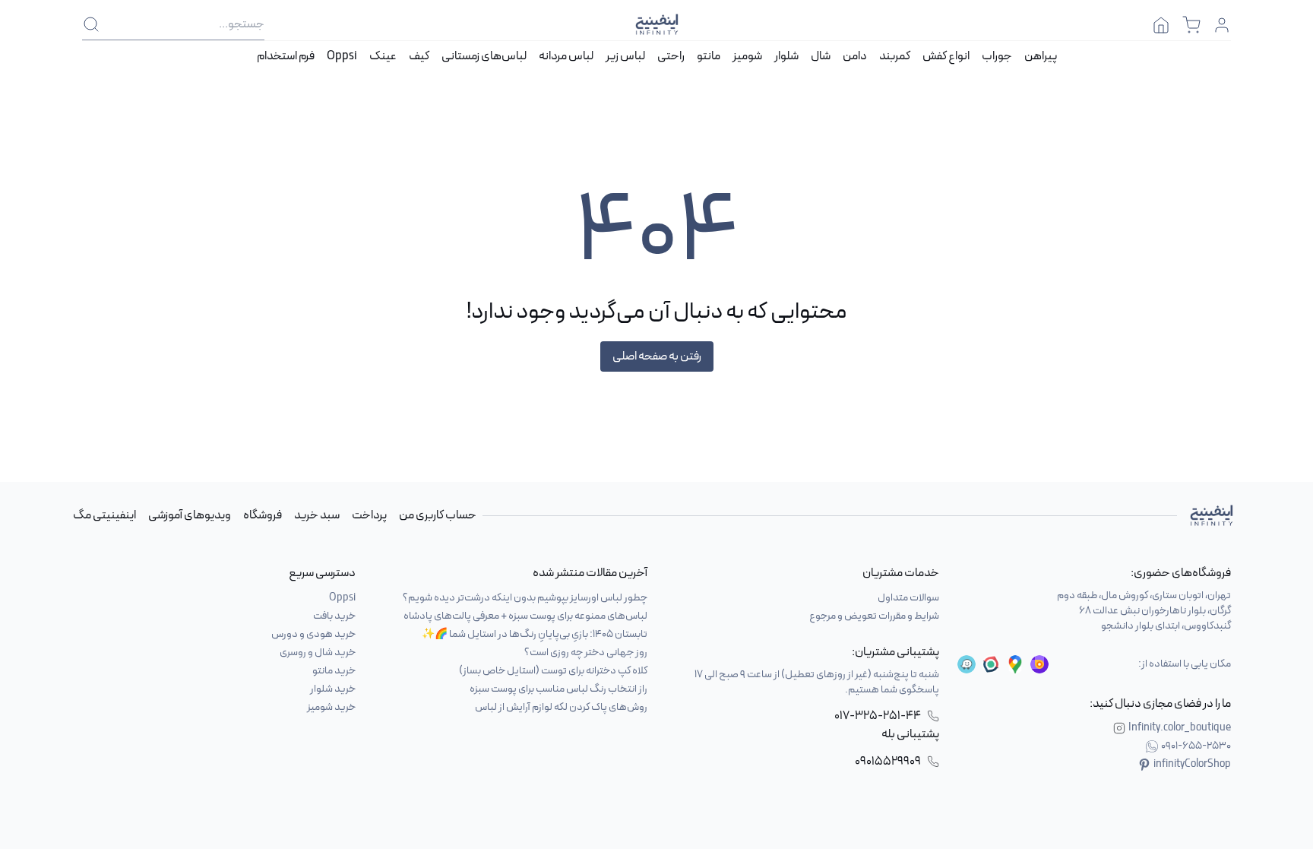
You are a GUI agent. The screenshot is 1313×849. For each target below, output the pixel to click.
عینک (383, 56)
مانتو (708, 56)
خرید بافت (334, 616)
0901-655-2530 (1196, 746)
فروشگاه (262, 515)
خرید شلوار (333, 689)
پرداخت (369, 515)
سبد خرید (317, 515)
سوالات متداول (908, 598)
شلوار (786, 56)
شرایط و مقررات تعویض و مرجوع (874, 616)
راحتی (671, 56)
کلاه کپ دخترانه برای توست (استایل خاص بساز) (553, 671)
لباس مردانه (566, 56)
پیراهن (1040, 56)
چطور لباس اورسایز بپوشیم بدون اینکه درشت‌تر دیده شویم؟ (525, 598)
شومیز (747, 56)
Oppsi (342, 56)
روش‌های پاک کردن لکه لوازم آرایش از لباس (561, 707)
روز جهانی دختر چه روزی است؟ (585, 653)
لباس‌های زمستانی (484, 56)
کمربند (894, 56)
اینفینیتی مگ (104, 515)
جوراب (997, 56)
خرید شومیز (331, 707)
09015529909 (888, 761)
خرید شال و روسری (318, 653)
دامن (855, 56)
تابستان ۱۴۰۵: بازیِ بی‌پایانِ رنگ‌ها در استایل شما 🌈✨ (534, 634)
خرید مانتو (334, 671)
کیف (419, 56)
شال (821, 56)
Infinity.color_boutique (1179, 728)
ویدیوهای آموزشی (189, 515)
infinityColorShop (1192, 764)
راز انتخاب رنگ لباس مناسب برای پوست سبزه (558, 689)
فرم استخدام (286, 56)
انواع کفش (946, 56)
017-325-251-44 (877, 716)
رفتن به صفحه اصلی (656, 356)
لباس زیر (625, 56)
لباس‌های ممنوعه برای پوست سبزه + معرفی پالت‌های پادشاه (525, 616)
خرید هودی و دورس (313, 634)
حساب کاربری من (437, 515)
